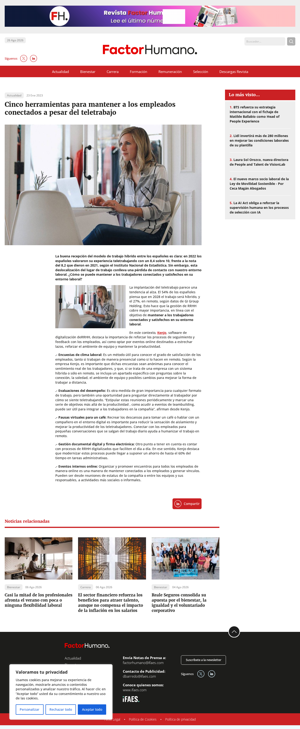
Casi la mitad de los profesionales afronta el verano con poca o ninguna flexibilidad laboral (38, 600)
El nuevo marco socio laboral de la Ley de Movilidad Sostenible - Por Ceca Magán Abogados (259, 184)
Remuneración (170, 71)
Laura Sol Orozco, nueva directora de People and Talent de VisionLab (259, 162)
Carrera (113, 71)
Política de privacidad (180, 719)
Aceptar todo (92, 709)
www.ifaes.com (134, 689)
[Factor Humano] (150, 49)
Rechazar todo (60, 709)
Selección (200, 71)
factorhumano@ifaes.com (143, 662)
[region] (60, 692)
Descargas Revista (233, 71)
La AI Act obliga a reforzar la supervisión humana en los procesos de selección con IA (259, 207)
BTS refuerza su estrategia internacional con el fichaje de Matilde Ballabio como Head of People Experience (254, 114)
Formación (138, 71)
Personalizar (29, 709)
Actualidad (60, 71)
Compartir (192, 503)
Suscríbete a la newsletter (203, 660)
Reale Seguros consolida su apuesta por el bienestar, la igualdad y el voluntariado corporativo (179, 602)
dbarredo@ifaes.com (139, 676)
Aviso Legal (112, 719)
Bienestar (87, 71)
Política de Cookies (143, 719)
